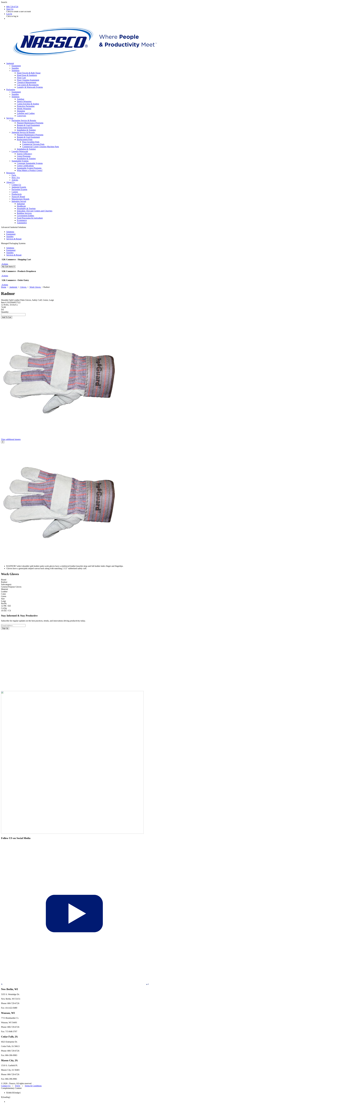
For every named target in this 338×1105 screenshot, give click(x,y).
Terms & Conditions (33, 1086)
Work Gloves (35, 287)
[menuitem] (171, 1102)
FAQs (17, 1086)
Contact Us (5, 1086)
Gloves (23, 287)
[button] (4, 264)
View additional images (11, 439)
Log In (9, 14)
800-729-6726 (12, 7)
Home (3, 287)
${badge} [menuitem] (13, 1093)
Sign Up (9, 9)
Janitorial (13, 287)
